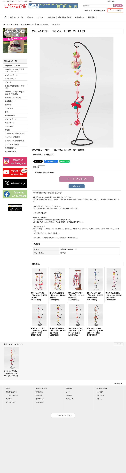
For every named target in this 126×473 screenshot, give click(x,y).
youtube (68, 392)
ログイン (87, 10)
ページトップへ (118, 383)
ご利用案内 (99, 392)
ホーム (8, 388)
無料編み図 (39, 392)
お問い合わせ (100, 395)
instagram (69, 388)
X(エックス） (70, 399)
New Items (39, 395)
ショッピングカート (12, 395)
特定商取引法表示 (101, 388)
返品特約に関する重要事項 (44, 172)
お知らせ (99, 399)
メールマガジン (10, 402)
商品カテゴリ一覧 (41, 388)
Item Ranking (40, 402)
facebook (69, 395)
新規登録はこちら (99, 10)
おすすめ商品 (40, 399)
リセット (119, 343)
